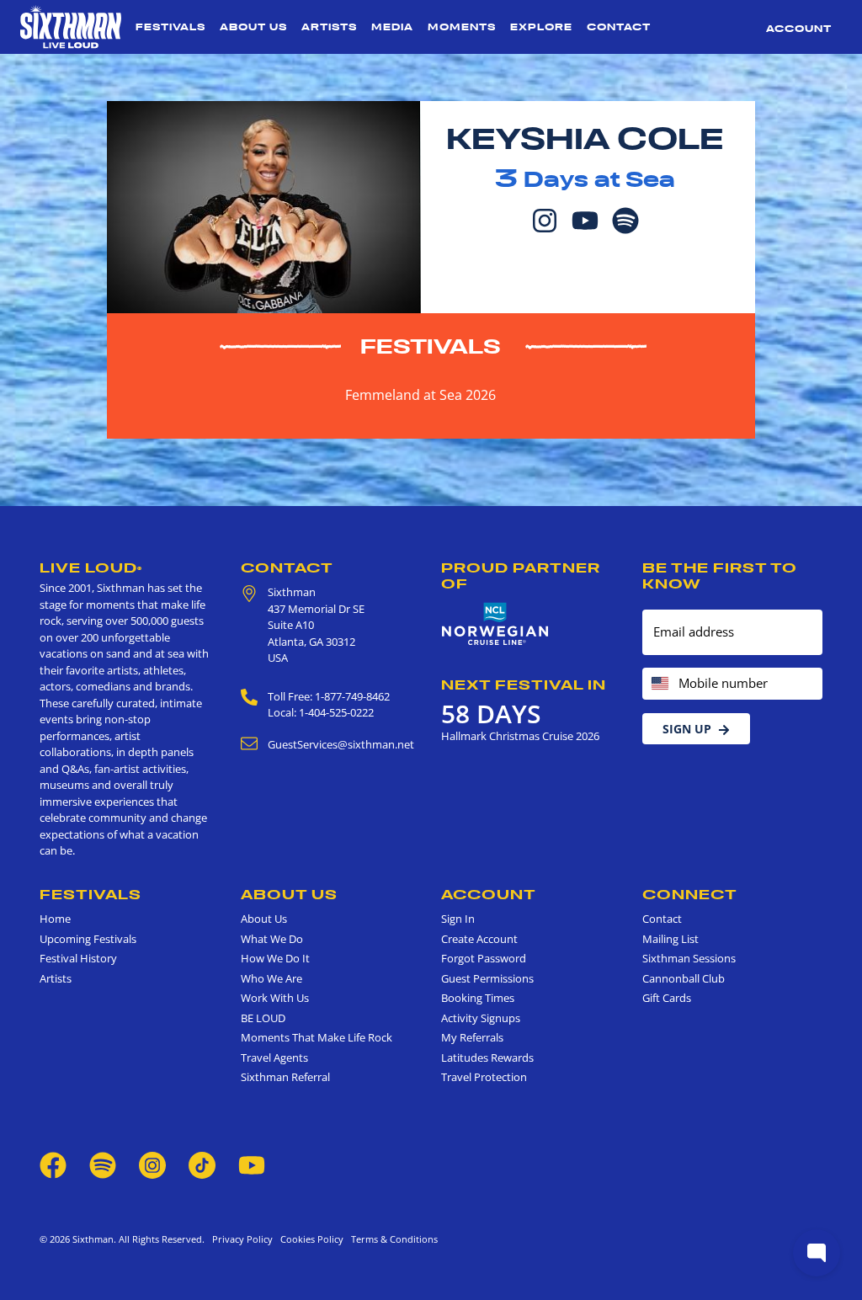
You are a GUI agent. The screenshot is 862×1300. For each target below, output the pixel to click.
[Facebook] (53, 1163)
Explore (541, 27)
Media (392, 27)
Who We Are (271, 978)
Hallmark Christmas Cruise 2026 (520, 735)
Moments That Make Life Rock (316, 1037)
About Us (253, 27)
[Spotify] (625, 219)
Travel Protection (484, 1076)
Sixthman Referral (285, 1076)
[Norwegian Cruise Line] (495, 624)
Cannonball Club (683, 978)
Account (799, 29)
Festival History (78, 958)
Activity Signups (480, 1018)
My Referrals (472, 1037)
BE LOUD (263, 1018)
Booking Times (477, 997)
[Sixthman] (70, 27)
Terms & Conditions (392, 1239)
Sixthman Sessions (689, 958)
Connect (689, 894)
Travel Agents (274, 1057)
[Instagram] (544, 219)
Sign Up (686, 729)
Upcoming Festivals (88, 938)
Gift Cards (666, 997)
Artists (329, 27)
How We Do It (275, 958)
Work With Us (275, 997)
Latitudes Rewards (487, 1057)
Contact (619, 27)
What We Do (272, 938)
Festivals (170, 27)
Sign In (458, 918)
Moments (462, 27)
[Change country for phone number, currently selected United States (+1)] (658, 684)
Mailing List (670, 938)
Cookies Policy (309, 1239)
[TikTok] (203, 1163)
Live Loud (91, 567)
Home (55, 918)
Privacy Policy (242, 1239)
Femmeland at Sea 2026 (420, 395)
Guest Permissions (487, 978)
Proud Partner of (520, 575)
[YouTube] (585, 219)
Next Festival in (523, 684)
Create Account (479, 938)
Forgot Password (483, 958)
